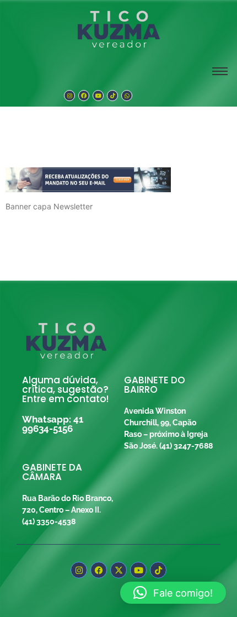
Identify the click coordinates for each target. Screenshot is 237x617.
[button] (173, 593)
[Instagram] (69, 95)
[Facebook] (83, 95)
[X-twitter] (118, 570)
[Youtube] (98, 95)
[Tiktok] (112, 95)
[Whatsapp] (126, 95)
